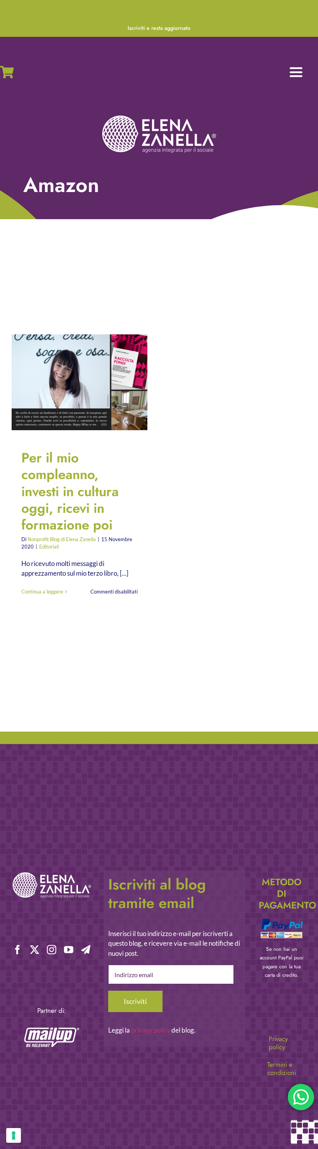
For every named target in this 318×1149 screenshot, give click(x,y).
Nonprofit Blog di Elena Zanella (62, 539)
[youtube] (68, 949)
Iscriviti (135, 1001)
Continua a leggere (42, 591)
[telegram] (85, 949)
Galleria (86, 382)
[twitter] (34, 949)
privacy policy (150, 1030)
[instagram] (51, 949)
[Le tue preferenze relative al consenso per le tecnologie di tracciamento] (13, 1135)
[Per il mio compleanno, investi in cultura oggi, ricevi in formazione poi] (79, 382)
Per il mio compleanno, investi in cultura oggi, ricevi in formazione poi (73, 382)
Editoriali (49, 546)
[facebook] (17, 949)
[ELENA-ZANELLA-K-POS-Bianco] (159, 116)
